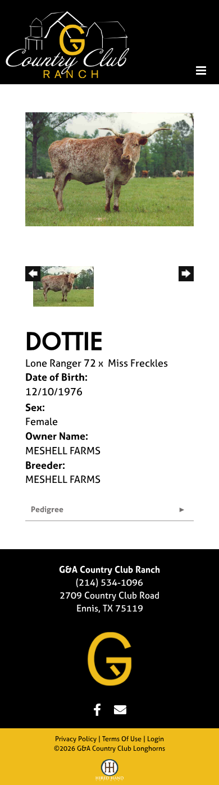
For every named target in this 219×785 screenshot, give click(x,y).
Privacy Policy (76, 738)
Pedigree (47, 509)
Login (155, 738)
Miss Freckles (138, 363)
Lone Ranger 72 (60, 363)
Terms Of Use (122, 738)
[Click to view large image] (109, 168)
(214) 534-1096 (109, 582)
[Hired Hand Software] (109, 771)
